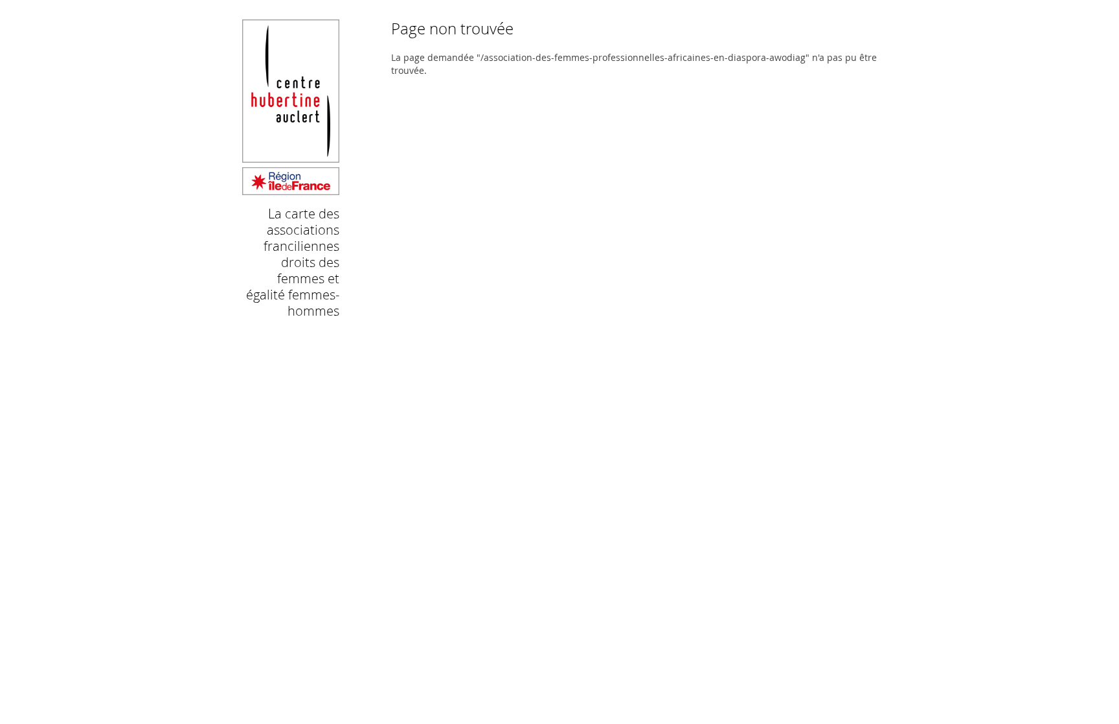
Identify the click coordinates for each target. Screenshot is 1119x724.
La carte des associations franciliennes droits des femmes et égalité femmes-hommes (292, 262)
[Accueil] (290, 189)
